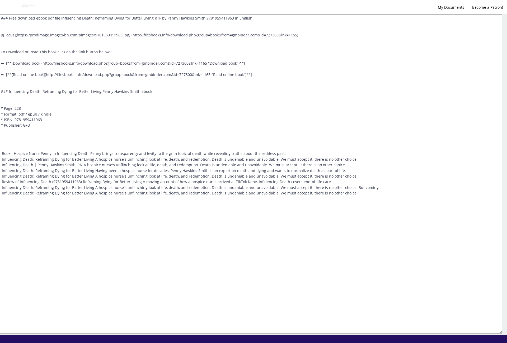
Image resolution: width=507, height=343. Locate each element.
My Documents (451, 7)
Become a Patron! (487, 7)
